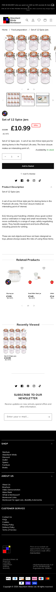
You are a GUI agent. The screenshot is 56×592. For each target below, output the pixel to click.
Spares (5, 462)
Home (4, 29)
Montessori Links (9, 497)
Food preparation (19, 29)
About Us (6, 484)
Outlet (5, 460)
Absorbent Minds (9, 454)
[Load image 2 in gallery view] (28, 99)
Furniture (6, 465)
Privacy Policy (8, 524)
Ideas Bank (7, 492)
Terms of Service (9, 530)
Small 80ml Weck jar (34, 293)
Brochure (6, 487)
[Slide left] (22, 89)
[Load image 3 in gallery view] (42, 99)
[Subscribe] (49, 416)
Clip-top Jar (10, 293)
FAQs (4, 519)
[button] (27, 20)
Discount (6, 457)
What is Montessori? (11, 495)
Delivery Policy (8, 527)
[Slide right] (34, 89)
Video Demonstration (11, 489)
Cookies (5, 522)
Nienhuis (6, 452)
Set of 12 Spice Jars (39, 29)
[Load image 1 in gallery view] (13, 99)
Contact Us (7, 517)
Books (5, 467)
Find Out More (35, 553)
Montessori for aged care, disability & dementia (22, 500)
